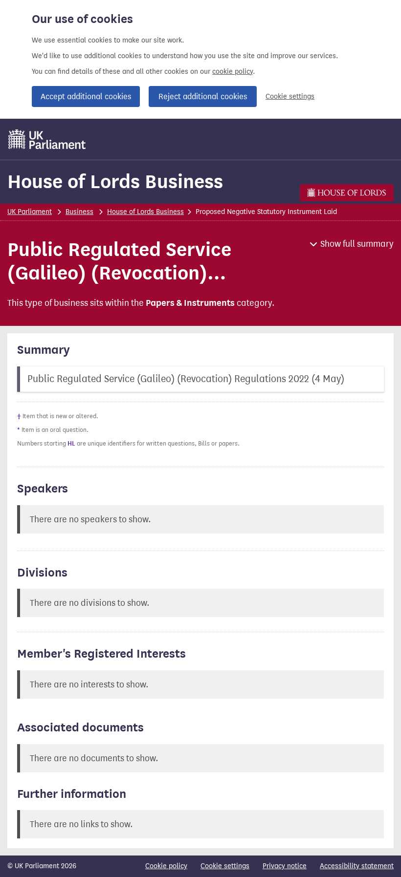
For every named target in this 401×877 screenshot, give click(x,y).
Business (79, 212)
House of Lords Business (115, 181)
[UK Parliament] (47, 139)
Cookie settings (290, 96)
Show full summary (357, 243)
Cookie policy (166, 866)
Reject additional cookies (202, 96)
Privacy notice (285, 866)
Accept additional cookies (86, 96)
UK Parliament (29, 212)
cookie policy (232, 71)
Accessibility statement (357, 866)
